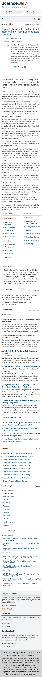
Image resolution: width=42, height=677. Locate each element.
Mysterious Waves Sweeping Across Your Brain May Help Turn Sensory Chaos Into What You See (21, 557)
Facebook (7, 623)
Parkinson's (9, 254)
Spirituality (6, 509)
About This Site (6, 653)
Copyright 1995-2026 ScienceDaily (14, 658)
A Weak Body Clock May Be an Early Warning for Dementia (19, 352)
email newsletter (30, 12)
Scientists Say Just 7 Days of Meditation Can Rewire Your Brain (21, 585)
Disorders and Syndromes (10, 246)
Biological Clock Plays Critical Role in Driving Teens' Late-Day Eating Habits (20, 401)
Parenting (8, 257)
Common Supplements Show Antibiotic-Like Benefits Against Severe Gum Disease (19, 440)
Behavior (6, 512)
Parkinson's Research (9, 223)
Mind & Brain (7, 241)
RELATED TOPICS (8, 213)
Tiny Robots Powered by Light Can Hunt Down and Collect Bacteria (20, 549)
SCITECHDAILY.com (15, 417)
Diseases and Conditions (10, 229)
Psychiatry (9, 250)
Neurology (30, 244)
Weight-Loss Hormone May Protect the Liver (18, 453)
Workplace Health (9, 496)
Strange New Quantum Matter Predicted (16, 459)
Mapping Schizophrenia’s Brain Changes (17, 475)
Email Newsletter (10, 606)
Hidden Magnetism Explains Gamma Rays (17, 462)
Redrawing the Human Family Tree (15, 478)
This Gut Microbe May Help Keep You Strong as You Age (21, 544)
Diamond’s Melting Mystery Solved (15, 481)
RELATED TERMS (29, 213)
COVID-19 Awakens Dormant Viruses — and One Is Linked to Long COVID (21, 575)
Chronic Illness (10, 237)
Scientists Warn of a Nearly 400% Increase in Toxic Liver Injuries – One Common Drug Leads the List (20, 423)
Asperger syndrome (33, 227)
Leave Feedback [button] (10, 643)
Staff (15, 653)
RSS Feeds (8, 609)
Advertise (31, 653)
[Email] (25, 67)
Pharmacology (8, 493)
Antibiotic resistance (33, 233)
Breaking (4, 448)
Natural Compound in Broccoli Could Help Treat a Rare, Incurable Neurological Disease (20, 434)
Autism (28, 230)
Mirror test (29, 218)
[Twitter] (15, 67)
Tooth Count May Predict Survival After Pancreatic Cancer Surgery (20, 539)
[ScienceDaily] (14, 3)
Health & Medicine (9, 218)
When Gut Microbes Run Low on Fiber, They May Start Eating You (22, 580)
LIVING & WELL (5, 515)
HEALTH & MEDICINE (7, 490)
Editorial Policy (18, 655)
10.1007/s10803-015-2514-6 (21, 283)
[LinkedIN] (22, 67)
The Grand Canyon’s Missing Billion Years (17, 465)
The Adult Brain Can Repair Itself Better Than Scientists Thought (18, 567)
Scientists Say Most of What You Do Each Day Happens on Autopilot (18, 336)
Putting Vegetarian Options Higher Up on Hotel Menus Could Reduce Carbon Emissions (18, 386)
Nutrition (6, 525)
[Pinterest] (18, 67)
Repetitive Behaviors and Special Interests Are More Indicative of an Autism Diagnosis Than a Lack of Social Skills (20, 369)
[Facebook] (12, 67)
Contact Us (8, 647)
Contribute (22, 653)
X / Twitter (7, 627)
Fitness (5, 500)
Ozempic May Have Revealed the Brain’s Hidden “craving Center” (20, 562)
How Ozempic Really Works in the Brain (17, 472)
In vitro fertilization (32, 240)
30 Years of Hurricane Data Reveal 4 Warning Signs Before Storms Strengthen (19, 429)
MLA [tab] (21, 290)
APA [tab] (28, 290)
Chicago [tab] (36, 290)
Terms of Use (30, 655)
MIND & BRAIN (5, 503)
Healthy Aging (10, 233)
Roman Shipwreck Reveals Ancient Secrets (18, 456)
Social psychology (32, 237)
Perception (6, 506)
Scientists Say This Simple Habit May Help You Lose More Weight (20, 320)
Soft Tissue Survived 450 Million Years (16, 468)
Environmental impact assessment (32, 222)
